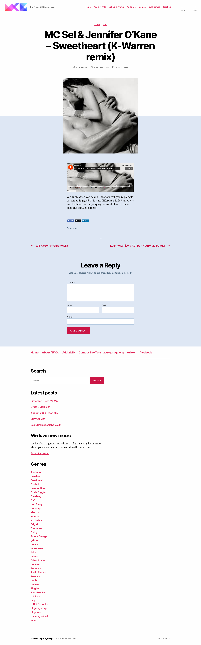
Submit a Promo (116, 7)
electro (35, 512)
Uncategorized (39, 616)
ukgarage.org (39, 608)
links (33, 552)
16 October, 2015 (101, 67)
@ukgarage (154, 7)
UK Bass (35, 596)
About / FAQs (100, 7)
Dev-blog (36, 496)
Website (70, 317)
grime (34, 540)
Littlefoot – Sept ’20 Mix (44, 401)
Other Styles (38, 560)
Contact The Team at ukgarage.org (101, 352)
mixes (34, 556)
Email (104, 305)
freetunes (36, 528)
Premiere (36, 568)
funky (34, 532)
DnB (33, 500)
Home (88, 7)
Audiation (36, 472)
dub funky (36, 504)
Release (35, 576)
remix (97, 24)
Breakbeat (37, 480)
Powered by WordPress (66, 638)
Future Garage (39, 536)
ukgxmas (36, 612)
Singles (35, 588)
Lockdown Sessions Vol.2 (46, 425)
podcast (35, 564)
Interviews (37, 548)
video (34, 620)
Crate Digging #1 (40, 407)
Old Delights (40, 604)
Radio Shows (38, 572)
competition (38, 488)
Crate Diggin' (38, 492)
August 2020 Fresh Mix (44, 413)
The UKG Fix (38, 592)
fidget (34, 524)
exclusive (36, 520)
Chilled (35, 484)
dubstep (35, 508)
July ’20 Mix (38, 418)
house (34, 544)
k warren (73, 228)
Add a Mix (131, 7)
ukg (105, 24)
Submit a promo (40, 453)
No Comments (122, 67)
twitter (131, 352)
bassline (35, 476)
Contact (142, 7)
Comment (71, 282)
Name (70, 305)
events (35, 516)
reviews (35, 584)
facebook (167, 7)
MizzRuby (83, 67)
